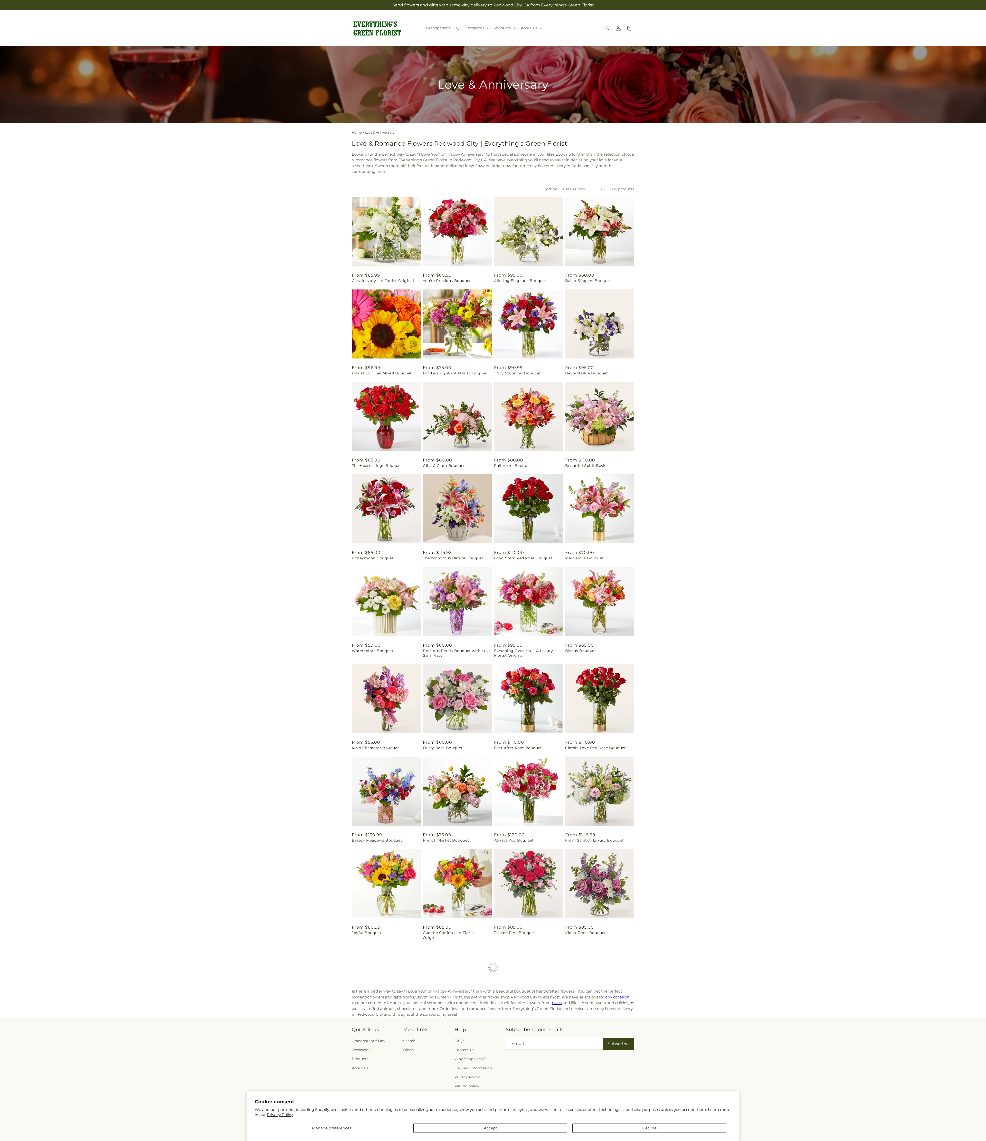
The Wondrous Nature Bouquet (453, 558)
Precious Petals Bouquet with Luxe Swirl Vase (457, 653)
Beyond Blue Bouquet (586, 373)
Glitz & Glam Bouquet (444, 465)
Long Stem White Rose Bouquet (383, 1030)
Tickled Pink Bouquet (514, 932)
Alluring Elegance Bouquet (520, 280)
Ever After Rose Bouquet (518, 748)
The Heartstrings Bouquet (377, 465)
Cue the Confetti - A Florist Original (449, 935)
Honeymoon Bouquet (372, 558)
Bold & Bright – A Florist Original (455, 373)
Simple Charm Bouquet (446, 1030)
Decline (649, 1128)
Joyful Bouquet (366, 932)
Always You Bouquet (514, 840)
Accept (490, 1128)
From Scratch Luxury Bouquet (594, 840)
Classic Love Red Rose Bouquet (595, 748)
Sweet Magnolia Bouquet (518, 1030)
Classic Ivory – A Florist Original (383, 280)
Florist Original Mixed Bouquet (382, 373)
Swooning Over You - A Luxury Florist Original (523, 653)
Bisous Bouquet (580, 650)
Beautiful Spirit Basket (587, 465)
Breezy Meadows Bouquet (377, 840)
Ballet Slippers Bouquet (588, 280)
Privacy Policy (280, 1114)
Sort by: (551, 189)
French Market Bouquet (446, 840)
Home (357, 132)
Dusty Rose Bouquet (443, 748)
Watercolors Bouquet (372, 650)
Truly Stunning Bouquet (517, 373)
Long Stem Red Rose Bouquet (523, 558)
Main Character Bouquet (375, 748)
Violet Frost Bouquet (585, 932)
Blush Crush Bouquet (585, 1030)
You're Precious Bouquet (447, 280)
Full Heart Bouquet (512, 465)
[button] (477, 28)
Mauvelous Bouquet (584, 558)
